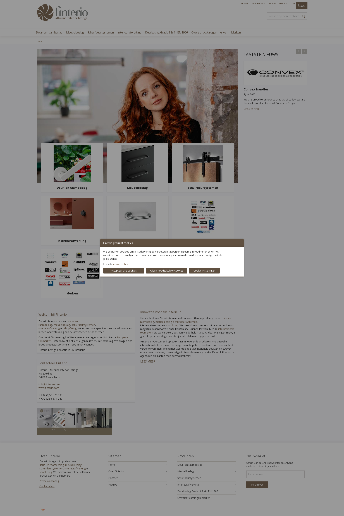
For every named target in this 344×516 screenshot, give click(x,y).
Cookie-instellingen (204, 270)
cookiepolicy (120, 264)
